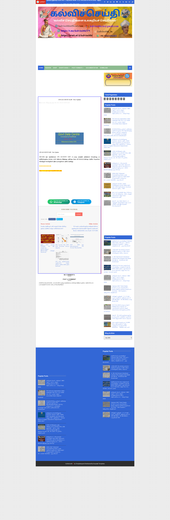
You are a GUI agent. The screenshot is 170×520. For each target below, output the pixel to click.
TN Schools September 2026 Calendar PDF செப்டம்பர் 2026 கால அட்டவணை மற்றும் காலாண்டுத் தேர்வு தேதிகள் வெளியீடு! (117, 122)
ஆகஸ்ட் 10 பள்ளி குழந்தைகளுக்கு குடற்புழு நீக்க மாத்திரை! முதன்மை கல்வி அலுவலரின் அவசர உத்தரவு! (121, 317)
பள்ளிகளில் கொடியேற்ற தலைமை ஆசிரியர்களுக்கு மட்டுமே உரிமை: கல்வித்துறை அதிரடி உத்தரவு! (121, 251)
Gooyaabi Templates (99, 463)
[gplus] (111, 2)
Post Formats (77, 68)
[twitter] (107, 2)
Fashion (48, 68)
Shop (55, 68)
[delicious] (132, 2)
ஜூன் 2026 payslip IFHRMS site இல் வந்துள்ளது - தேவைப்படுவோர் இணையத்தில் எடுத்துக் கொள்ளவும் (48, 248)
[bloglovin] (117, 2)
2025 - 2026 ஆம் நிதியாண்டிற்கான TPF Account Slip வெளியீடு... (77, 246)
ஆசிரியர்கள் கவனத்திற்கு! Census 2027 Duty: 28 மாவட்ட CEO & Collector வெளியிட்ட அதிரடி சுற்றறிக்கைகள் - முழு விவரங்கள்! (116, 359)
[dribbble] (120, 2)
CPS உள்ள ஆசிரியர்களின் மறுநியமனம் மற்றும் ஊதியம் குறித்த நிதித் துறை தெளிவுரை (62, 264)
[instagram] (129, 2)
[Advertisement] (99, 50)
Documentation (92, 68)
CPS (58, 102)
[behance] (126, 2)
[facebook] (104, 2)
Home (41, 68)
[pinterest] (114, 2)
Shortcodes (63, 68)
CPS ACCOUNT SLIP (64, 102)
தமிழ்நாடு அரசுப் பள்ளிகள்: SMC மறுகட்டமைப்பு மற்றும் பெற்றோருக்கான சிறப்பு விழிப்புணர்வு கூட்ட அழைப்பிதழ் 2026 (117, 112)
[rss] (123, 2)
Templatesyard (80, 463)
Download (104, 68)
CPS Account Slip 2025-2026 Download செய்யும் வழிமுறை (62, 246)
